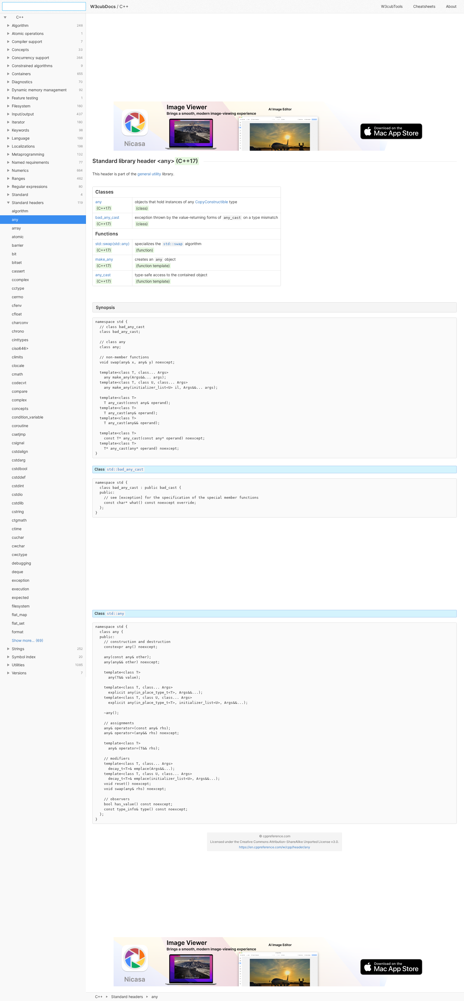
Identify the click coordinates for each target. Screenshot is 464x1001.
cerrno (17, 296)
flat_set (18, 623)
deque (17, 571)
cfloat (17, 314)
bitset (17, 262)
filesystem (21, 606)
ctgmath (19, 520)
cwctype (19, 554)
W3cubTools (392, 6)
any (15, 219)
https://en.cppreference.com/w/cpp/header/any (274, 847)
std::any (115, 613)
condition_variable (27, 417)
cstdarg (19, 460)
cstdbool (19, 468)
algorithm (20, 211)
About (451, 6)
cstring (18, 511)
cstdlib (18, 503)
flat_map (19, 614)
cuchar (18, 537)
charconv (20, 322)
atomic (18, 236)
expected (20, 597)
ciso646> (20, 348)
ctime (16, 528)
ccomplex (20, 279)
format (17, 631)
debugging (21, 563)
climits (17, 357)
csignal (18, 443)
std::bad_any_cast (125, 469)
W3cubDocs (103, 6)
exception (20, 580)
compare (19, 391)
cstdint (18, 485)
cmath (17, 374)
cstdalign (20, 451)
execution (20, 589)
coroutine (20, 425)
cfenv (17, 305)
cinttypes (20, 339)
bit (14, 254)
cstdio (17, 494)
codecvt (19, 382)
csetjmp (19, 434)
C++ (99, 996)
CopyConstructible (211, 201)
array (16, 228)
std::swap (173, 244)
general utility (149, 174)
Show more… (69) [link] (27, 640)
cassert (18, 271)
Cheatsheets (424, 6)
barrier (17, 245)
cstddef (19, 477)
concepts (20, 408)
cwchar (18, 546)
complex (19, 400)
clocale (18, 365)
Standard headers (127, 996)
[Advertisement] (253, 59)
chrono (18, 331)
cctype (18, 288)
